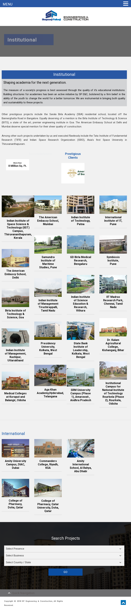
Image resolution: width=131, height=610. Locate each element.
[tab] (65, 593)
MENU (7, 4)
